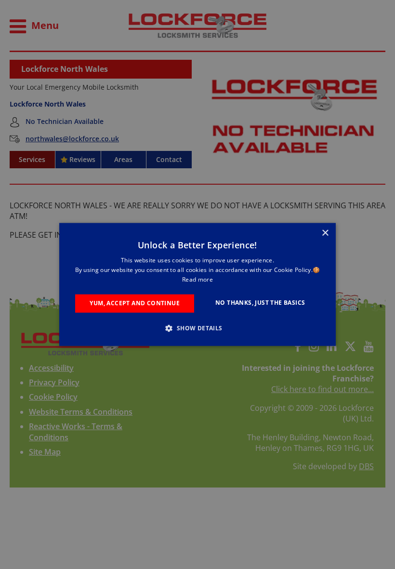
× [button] (325, 233)
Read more (197, 279)
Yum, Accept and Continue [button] (135, 303)
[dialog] (197, 284)
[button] (197, 328)
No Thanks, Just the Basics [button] (260, 302)
